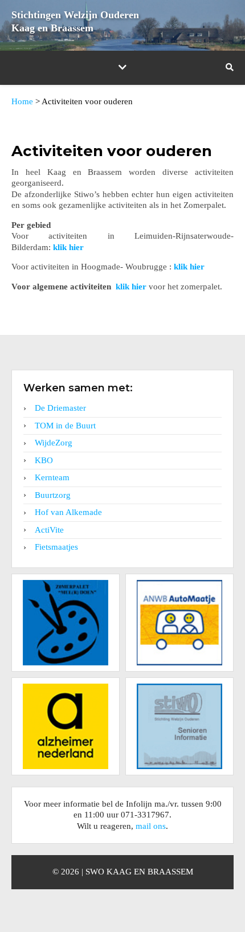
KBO (44, 460)
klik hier (68, 247)
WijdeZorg (53, 442)
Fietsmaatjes (56, 546)
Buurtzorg (53, 495)
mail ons (151, 826)
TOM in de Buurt (65, 425)
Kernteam (52, 477)
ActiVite (49, 529)
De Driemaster (60, 407)
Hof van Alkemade (68, 512)
